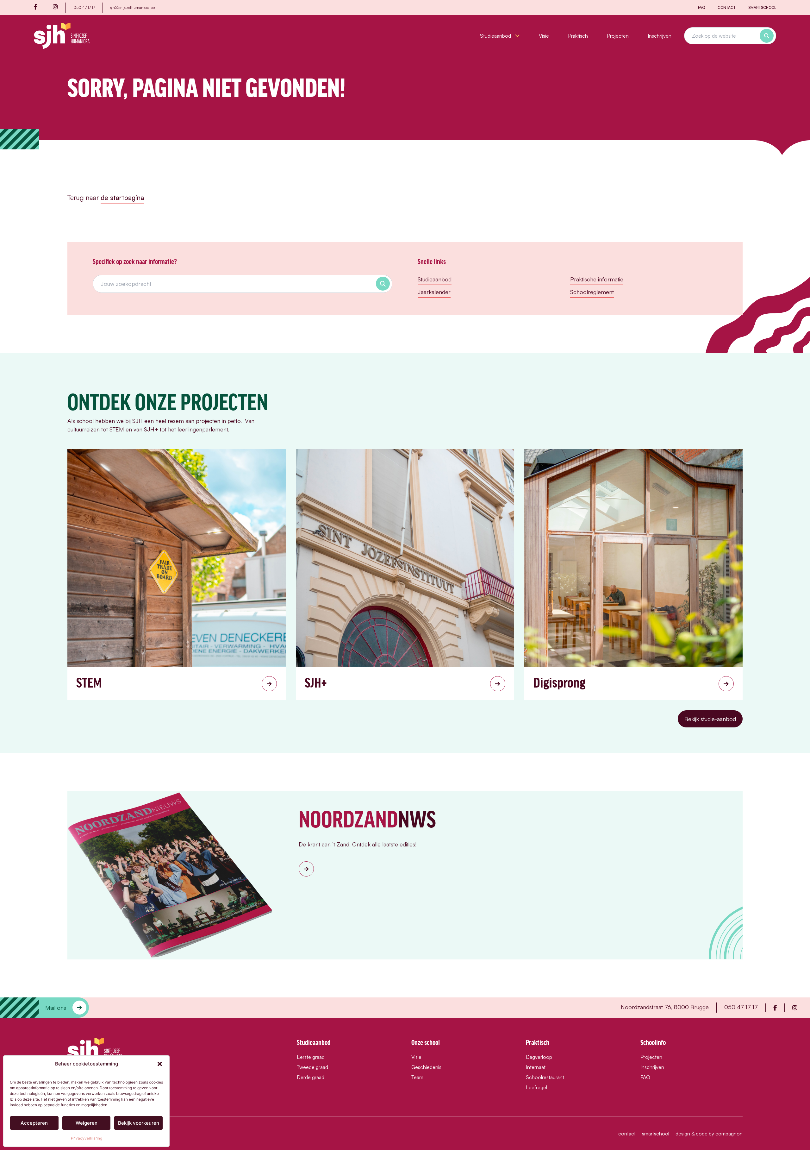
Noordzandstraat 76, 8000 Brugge (665, 1006)
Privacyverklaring (86, 1138)
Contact (727, 7)
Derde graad (310, 1077)
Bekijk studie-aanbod (710, 718)
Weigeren (86, 1123)
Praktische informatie (596, 279)
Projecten (618, 36)
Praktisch (578, 36)
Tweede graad (312, 1067)
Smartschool (762, 7)
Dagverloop (539, 1057)
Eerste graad (311, 1057)
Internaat (535, 1067)
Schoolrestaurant (545, 1077)
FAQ (701, 7)
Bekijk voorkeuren (138, 1123)
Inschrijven (659, 36)
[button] (160, 1064)
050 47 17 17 (84, 7)
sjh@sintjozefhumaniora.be (132, 7)
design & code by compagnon (709, 1133)
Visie (544, 36)
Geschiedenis (426, 1067)
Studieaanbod (496, 36)
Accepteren (34, 1123)
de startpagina (122, 197)
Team (417, 1077)
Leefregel (536, 1087)
